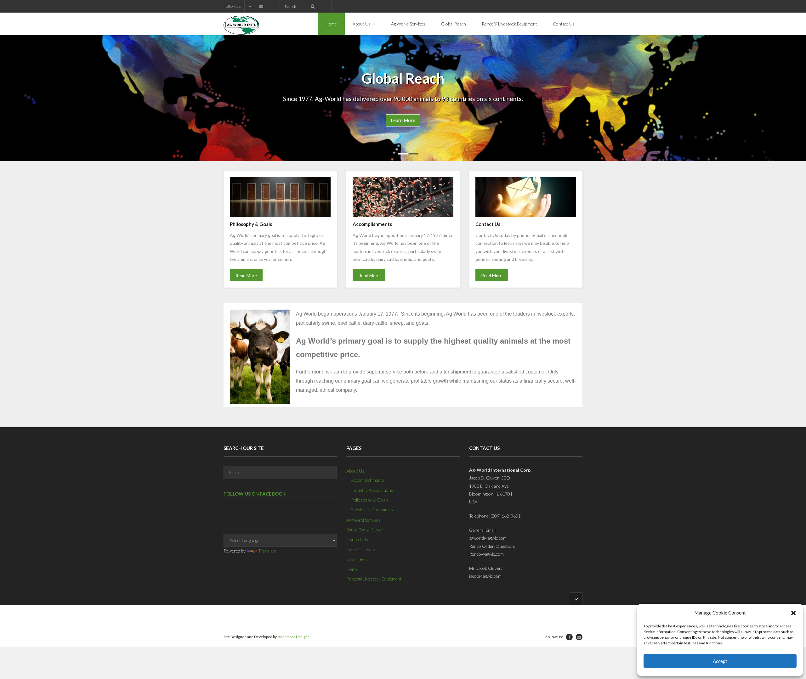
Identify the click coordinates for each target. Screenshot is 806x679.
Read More (246, 275)
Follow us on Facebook (255, 494)
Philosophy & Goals (370, 499)
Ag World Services (363, 520)
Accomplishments (367, 480)
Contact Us (357, 539)
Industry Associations (372, 490)
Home (352, 569)
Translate (267, 550)
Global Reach (358, 559)
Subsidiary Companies (372, 509)
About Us (355, 471)
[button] (793, 613)
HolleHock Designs (293, 636)
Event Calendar (361, 549)
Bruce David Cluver (364, 529)
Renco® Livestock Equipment (374, 578)
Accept (720, 661)
